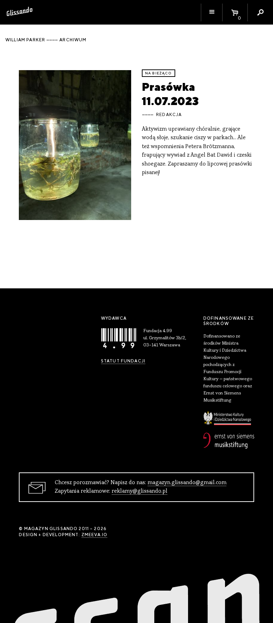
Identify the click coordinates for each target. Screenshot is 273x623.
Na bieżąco (158, 73)
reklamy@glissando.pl (139, 491)
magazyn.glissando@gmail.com (187, 483)
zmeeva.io (94, 534)
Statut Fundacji (123, 360)
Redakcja (169, 114)
